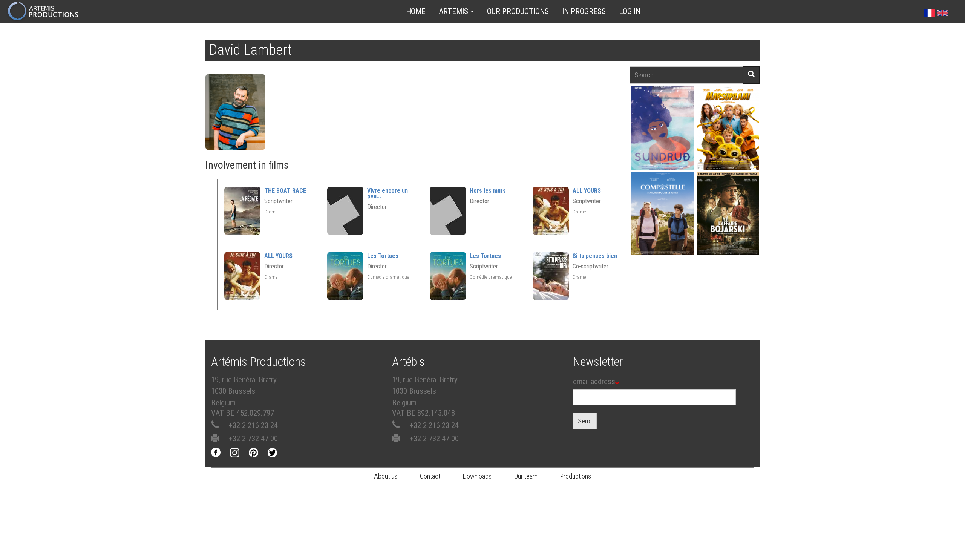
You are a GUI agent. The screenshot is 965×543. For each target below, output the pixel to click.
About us (385, 476)
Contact (430, 476)
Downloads (477, 476)
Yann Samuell (662, 226)
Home (416, 11)
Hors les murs (488, 190)
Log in (629, 11)
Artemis (454, 11)
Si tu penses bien (595, 255)
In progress (584, 11)
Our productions (518, 11)
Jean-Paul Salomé (727, 226)
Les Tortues (382, 255)
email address (594, 381)
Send (585, 421)
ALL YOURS (587, 190)
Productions (575, 476)
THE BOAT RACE (285, 190)
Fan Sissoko (662, 130)
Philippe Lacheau (727, 141)
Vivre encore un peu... (387, 193)
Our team (526, 476)
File (667, 110)
